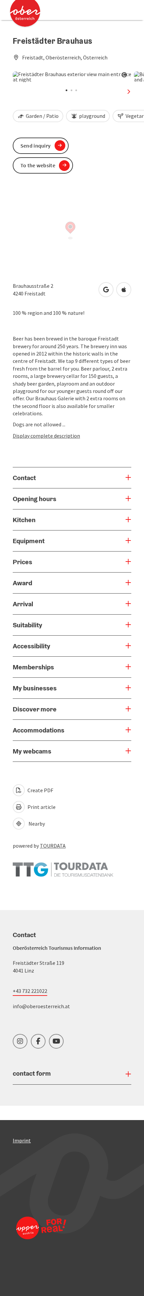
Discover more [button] (35, 709)
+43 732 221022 (30, 991)
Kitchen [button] (24, 519)
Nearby (35, 823)
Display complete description (46, 435)
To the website (37, 165)
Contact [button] (24, 477)
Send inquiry (35, 145)
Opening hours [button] (34, 498)
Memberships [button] (33, 667)
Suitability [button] (27, 625)
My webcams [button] (32, 751)
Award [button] (22, 583)
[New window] (63, 866)
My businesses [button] (35, 688)
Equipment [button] (29, 540)
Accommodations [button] (38, 730)
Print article (41, 807)
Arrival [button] (23, 604)
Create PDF (39, 790)
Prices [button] (22, 562)
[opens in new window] (41, 1236)
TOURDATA (53, 845)
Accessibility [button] (31, 646)
